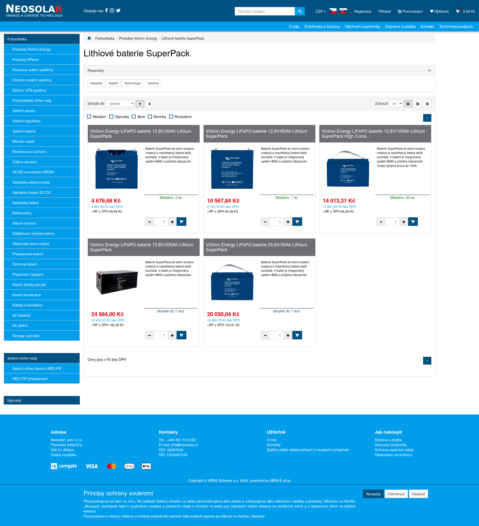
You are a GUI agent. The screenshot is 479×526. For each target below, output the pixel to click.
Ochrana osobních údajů (394, 449)
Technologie (132, 83)
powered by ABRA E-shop (270, 480)
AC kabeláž (21, 315)
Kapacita (96, 83)
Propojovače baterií (27, 253)
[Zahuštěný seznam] (427, 104)
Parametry (96, 70)
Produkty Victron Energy (31, 49)
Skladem (99, 116)
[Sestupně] (149, 104)
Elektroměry (21, 212)
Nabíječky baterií (25, 202)
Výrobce (153, 83)
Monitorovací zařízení (29, 151)
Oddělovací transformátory (33, 233)
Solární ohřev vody (22, 358)
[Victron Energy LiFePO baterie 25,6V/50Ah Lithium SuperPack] (232, 282)
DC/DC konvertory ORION (33, 171)
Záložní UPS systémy (29, 90)
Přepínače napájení (27, 274)
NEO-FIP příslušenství (30, 378)
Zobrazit (381, 103)
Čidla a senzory (24, 161)
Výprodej (14, 400)
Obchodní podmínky (362, 26)
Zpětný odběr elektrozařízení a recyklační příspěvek (308, 449)
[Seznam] (417, 104)
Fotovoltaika (17, 38)
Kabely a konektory (27, 304)
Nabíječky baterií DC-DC (31, 192)
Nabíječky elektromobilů (31, 182)
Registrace (362, 11)
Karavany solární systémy (32, 69)
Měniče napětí (23, 141)
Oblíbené (441, 11)
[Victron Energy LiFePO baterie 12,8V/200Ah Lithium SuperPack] (116, 282)
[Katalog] (408, 104)
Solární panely (23, 110)
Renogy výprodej (25, 335)
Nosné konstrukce (26, 294)
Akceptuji (373, 493)
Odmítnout (396, 493)
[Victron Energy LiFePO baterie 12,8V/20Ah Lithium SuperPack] (116, 169)
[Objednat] (181, 221)
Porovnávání (412, 11)
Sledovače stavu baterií (30, 243)
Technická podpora (456, 26)
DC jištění (20, 325)
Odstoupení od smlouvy (393, 454)
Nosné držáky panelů (29, 284)
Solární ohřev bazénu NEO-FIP (37, 368)
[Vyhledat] (300, 11)
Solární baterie (24, 131)
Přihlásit (384, 11)
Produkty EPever (25, 59)
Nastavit (418, 493)
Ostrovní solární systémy (32, 79)
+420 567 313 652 (181, 439)
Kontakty (274, 444)
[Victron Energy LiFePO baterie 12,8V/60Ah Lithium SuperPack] (232, 169)
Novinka (159, 116)
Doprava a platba (400, 26)
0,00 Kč (467, 10)
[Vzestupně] (140, 104)
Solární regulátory (26, 120)
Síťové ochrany (24, 223)
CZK (320, 11)
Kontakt (427, 26)
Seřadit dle (96, 103)
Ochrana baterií (24, 264)
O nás (294, 26)
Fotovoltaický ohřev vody (32, 100)
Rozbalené (183, 116)
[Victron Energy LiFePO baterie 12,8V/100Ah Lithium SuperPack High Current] (348, 169)
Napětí (113, 83)
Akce (141, 116)
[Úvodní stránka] (89, 38)
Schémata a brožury (322, 26)
